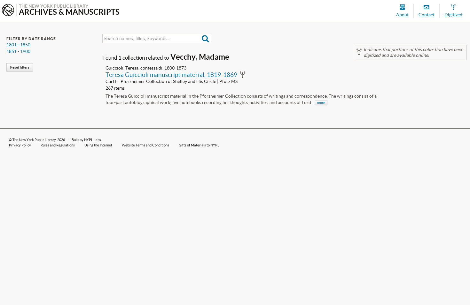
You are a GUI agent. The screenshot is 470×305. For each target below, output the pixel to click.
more (321, 103)
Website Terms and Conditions (145, 145)
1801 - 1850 (18, 44)
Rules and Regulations (58, 145)
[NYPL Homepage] (8, 11)
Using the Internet (98, 145)
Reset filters (19, 67)
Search (205, 38)
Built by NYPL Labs (86, 140)
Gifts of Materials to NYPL (199, 145)
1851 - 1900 (18, 51)
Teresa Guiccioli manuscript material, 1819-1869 (171, 74)
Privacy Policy (20, 145)
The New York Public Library (34, 140)
